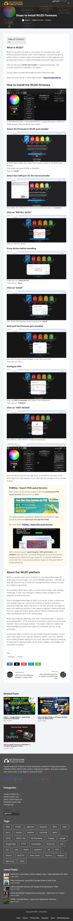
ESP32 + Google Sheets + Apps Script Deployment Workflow (17, 717)
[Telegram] (31, 664)
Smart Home (35, 855)
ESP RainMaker (36, 838)
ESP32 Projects (9, 797)
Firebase (51, 838)
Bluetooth (43, 827)
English (8, 813)
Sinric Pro (20, 855)
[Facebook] (10, 664)
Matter (26, 850)
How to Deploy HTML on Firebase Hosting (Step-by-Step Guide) (52, 717)
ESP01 (55, 832)
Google (62, 838)
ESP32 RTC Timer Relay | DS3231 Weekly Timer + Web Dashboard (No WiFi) (39, 874)
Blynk (55, 827)
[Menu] (68, 3)
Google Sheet (11, 844)
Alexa (8, 827)
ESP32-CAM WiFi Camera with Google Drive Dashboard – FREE (34, 887)
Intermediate (36, 844)
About (53, 918)
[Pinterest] (24, 664)
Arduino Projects (10, 794)
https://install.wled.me (52, 78)
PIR (49, 850)
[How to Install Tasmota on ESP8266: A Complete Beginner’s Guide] (19, 733)
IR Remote (50, 844)
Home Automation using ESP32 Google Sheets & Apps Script (33, 880)
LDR (61, 844)
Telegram (60, 855)
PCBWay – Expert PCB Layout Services (37, 525)
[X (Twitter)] (17, 664)
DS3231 (19, 832)
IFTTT (23, 844)
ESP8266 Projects (10, 802)
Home (18, 918)
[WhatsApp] (38, 664)
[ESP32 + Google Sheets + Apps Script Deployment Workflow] (19, 706)
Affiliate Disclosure (63, 918)
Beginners (11, 656)
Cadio (64, 827)
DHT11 (8, 832)
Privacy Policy (34, 918)
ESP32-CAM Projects (11, 799)
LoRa (16, 850)
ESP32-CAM (20, 838)
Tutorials (48, 20)
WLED (20, 656)
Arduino (18, 827)
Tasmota (48, 855)
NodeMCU (38, 850)
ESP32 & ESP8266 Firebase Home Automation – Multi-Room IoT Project (37, 893)
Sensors (9, 855)
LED (7, 850)
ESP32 (8, 838)
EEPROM (30, 832)
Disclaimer (45, 918)
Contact (25, 918)
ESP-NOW (43, 832)
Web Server (10, 861)
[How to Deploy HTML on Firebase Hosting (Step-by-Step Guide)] (53, 706)
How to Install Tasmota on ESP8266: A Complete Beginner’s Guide (17, 745)
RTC (57, 850)
